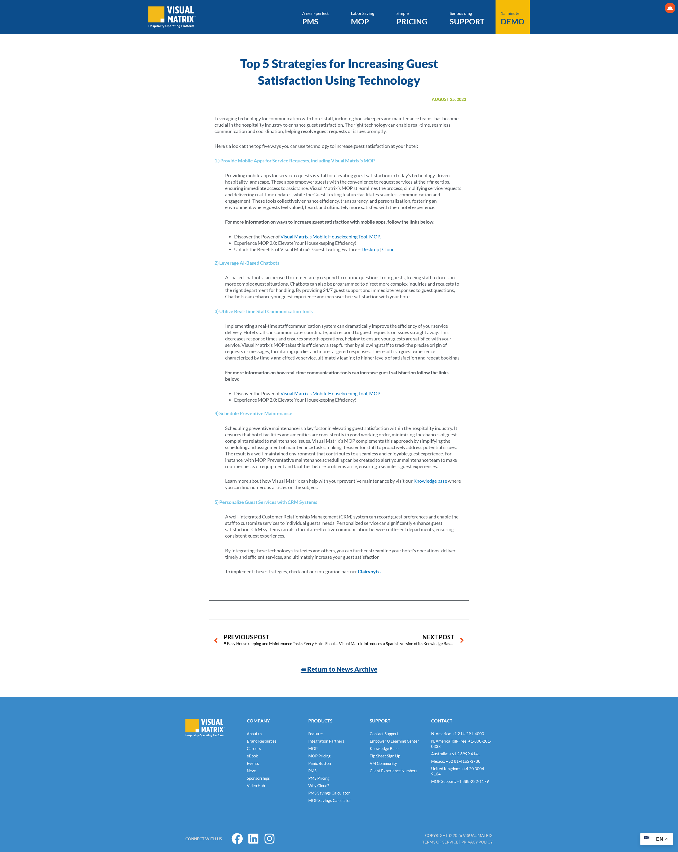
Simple (411, 18)
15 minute (512, 18)
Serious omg (467, 18)
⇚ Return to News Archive (339, 669)
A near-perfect (315, 18)
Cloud (388, 249)
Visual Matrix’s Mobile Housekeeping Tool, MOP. (330, 236)
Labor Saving (362, 18)
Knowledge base (430, 481)
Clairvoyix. (369, 571)
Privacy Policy (477, 842)
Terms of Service (440, 842)
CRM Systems (302, 502)
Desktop (370, 249)
